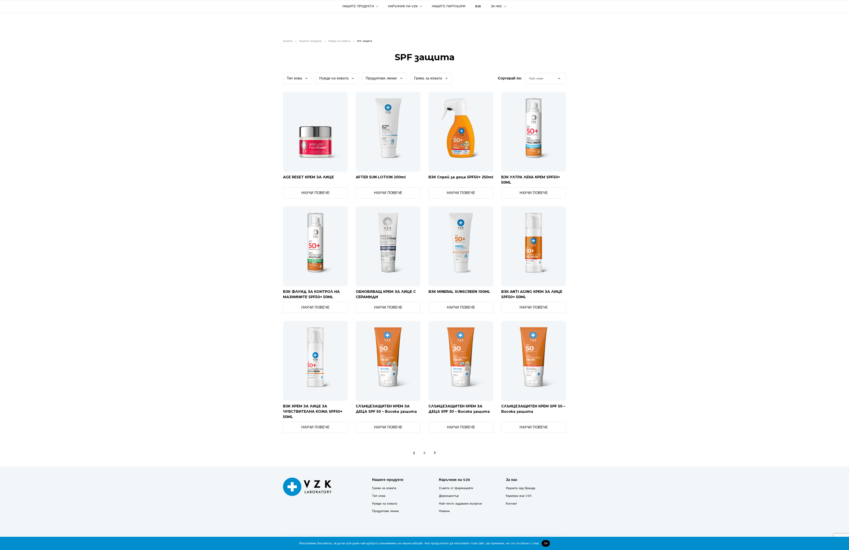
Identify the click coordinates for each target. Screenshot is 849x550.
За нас (511, 480)
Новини (444, 511)
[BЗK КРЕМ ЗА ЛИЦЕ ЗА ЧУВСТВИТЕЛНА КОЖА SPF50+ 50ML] (315, 361)
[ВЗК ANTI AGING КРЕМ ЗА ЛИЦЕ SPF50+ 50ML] (533, 246)
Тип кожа (378, 495)
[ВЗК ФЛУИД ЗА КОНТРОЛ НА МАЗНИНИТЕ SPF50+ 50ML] (315, 246)
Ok (546, 543)
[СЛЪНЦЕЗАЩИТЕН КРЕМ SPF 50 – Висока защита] (533, 361)
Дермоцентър (449, 495)
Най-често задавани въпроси (460, 503)
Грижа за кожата (384, 488)
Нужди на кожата (384, 503)
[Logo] (307, 487)
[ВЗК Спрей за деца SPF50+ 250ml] (460, 132)
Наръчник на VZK (454, 480)
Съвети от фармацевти (456, 488)
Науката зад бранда (520, 488)
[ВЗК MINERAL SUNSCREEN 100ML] (460, 246)
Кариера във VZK (519, 495)
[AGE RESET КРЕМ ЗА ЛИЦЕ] (315, 132)
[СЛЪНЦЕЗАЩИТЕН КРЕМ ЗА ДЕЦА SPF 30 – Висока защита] (460, 361)
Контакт (511, 503)
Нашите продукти (387, 480)
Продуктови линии (385, 511)
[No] (843, 543)
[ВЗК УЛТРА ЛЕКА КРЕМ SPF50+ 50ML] (533, 132)
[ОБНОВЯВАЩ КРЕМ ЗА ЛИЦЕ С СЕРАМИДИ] (388, 246)
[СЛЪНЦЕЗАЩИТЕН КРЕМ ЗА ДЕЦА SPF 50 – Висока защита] (388, 361)
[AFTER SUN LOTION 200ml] (388, 132)
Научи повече (315, 193)
